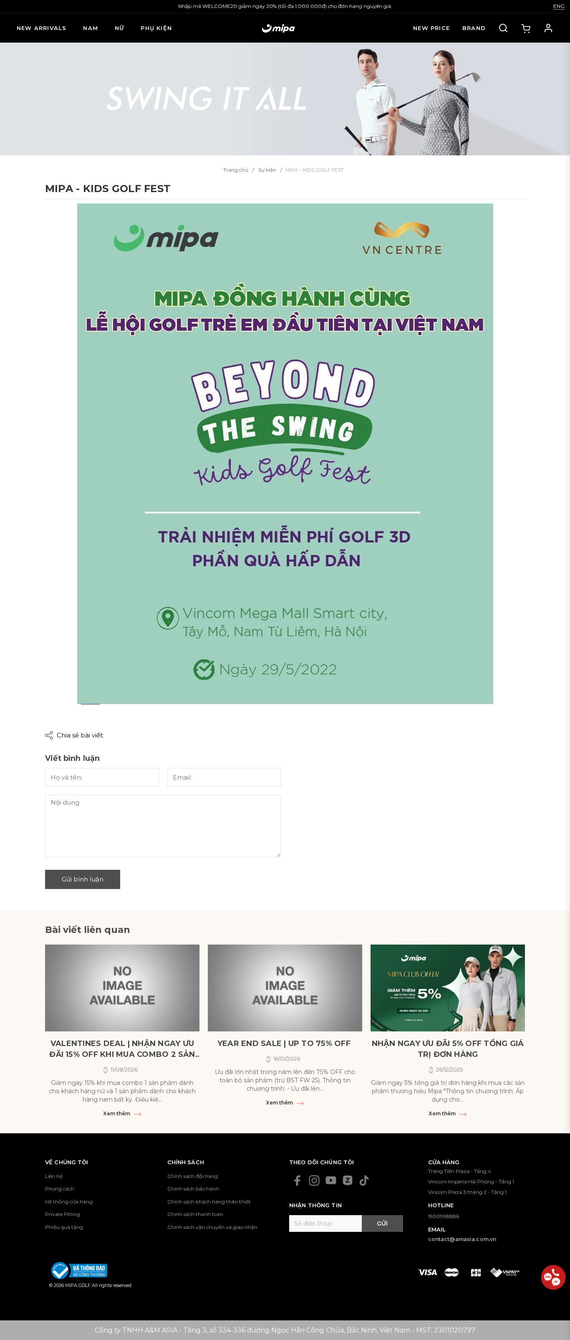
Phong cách (59, 1188)
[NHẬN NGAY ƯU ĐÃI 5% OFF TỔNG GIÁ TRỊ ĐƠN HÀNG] (448, 988)
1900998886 (443, 1216)
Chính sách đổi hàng (192, 1176)
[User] (548, 28)
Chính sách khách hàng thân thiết (209, 1201)
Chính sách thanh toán (195, 1214)
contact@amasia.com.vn (462, 1239)
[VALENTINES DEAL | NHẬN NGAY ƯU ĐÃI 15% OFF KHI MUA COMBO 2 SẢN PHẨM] (122, 988)
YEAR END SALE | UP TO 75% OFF (285, 1043)
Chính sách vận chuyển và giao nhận (212, 1227)
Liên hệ (54, 1176)
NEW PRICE (431, 28)
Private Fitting (62, 1214)
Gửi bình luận (82, 879)
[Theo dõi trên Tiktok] (364, 1180)
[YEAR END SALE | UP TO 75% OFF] (285, 988)
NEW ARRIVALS (41, 28)
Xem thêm (117, 1113)
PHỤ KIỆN (156, 28)
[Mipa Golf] (285, 98)
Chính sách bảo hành (193, 1188)
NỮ (119, 28)
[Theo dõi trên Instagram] (314, 1180)
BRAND (474, 28)
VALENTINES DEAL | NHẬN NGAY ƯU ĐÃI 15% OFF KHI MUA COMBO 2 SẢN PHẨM (122, 1049)
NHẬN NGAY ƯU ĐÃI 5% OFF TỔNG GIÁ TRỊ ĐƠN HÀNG (448, 1049)
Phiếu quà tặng (64, 1227)
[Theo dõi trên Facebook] (297, 1180)
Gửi (382, 1223)
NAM (90, 28)
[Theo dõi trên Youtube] (331, 1180)
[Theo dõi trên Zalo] (347, 1180)
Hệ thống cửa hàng (69, 1201)
